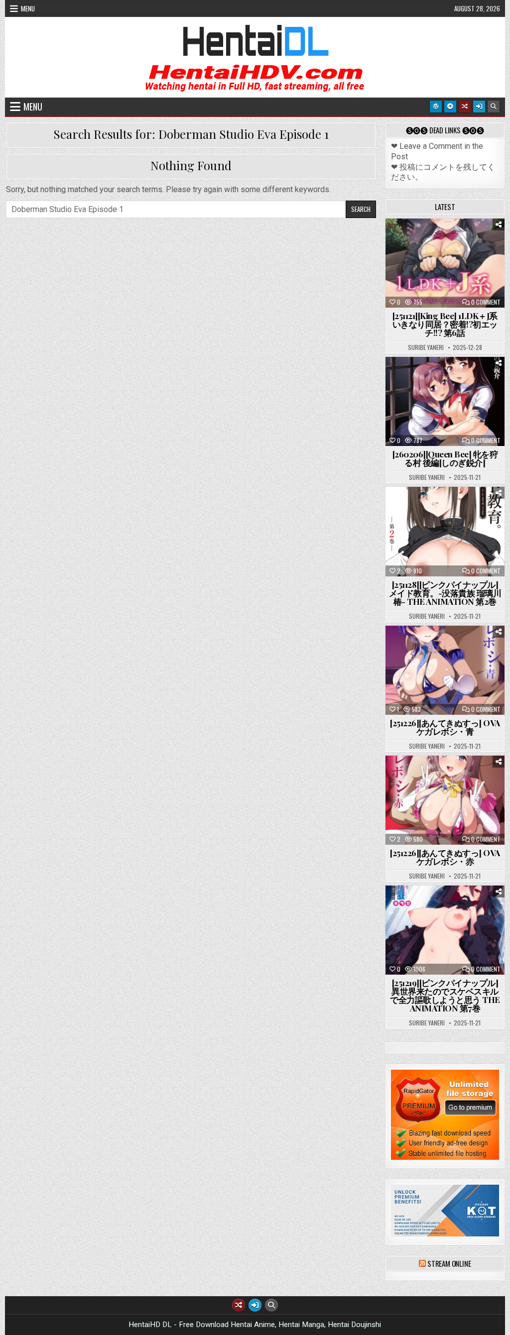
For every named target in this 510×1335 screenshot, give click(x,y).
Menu (28, 8)
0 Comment (486, 302)
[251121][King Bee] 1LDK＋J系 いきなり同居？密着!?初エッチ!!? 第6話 (445, 324)
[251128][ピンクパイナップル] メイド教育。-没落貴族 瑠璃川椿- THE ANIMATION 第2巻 (445, 593)
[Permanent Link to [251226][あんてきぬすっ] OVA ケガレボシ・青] (445, 670)
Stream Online (449, 1263)
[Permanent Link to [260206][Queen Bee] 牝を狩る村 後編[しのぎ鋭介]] (445, 401)
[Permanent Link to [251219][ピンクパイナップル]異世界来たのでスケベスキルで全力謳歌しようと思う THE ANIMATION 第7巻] (445, 930)
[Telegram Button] (450, 106)
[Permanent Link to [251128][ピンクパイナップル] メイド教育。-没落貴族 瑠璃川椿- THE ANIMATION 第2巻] (445, 531)
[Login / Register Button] (479, 106)
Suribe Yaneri (426, 347)
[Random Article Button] (465, 106)
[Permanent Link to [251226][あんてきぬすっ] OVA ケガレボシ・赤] (445, 800)
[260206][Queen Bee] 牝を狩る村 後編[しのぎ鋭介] (445, 458)
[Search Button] (494, 106)
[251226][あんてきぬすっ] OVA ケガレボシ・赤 (445, 857)
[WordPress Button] (436, 106)
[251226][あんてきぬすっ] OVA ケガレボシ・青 (445, 727)
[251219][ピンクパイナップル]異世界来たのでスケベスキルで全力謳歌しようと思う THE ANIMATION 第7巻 (445, 995)
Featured (476, 243)
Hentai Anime (427, 243)
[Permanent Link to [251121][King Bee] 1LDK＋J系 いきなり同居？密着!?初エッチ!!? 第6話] (445, 263)
